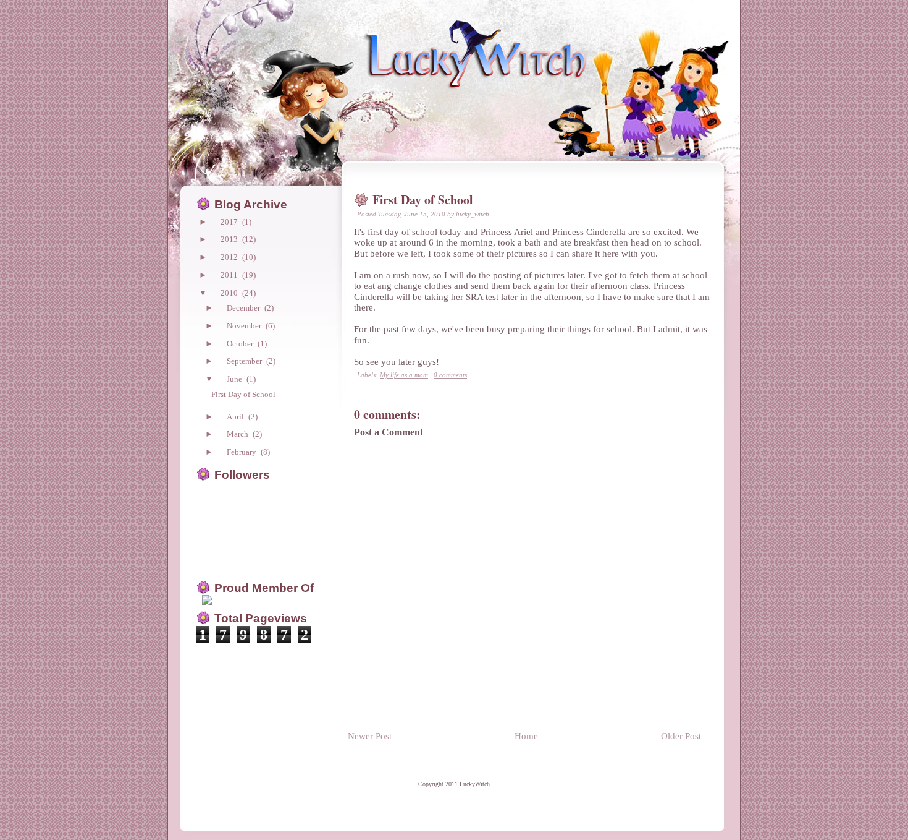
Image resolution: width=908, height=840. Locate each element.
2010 (230, 293)
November (245, 325)
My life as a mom (404, 375)
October (241, 343)
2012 (230, 257)
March (238, 434)
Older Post (681, 736)
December (244, 307)
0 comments (450, 375)
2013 (230, 239)
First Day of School (422, 199)
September (245, 361)
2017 (230, 221)
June (235, 379)
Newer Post (370, 736)
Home (526, 736)
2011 (230, 275)
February (242, 451)
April (236, 416)
